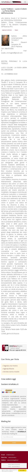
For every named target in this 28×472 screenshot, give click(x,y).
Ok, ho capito (22, 470)
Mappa (16, 30)
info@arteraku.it (10, 455)
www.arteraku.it (12, 457)
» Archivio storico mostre (10, 372)
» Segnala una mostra (10, 366)
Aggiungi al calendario (7, 30)
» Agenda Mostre (8, 369)
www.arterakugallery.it (12, 460)
